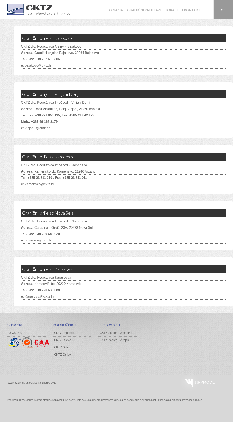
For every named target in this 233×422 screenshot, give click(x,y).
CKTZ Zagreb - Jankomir (116, 332)
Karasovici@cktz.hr (39, 296)
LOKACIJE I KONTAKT (183, 10)
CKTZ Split (61, 347)
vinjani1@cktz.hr (37, 128)
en (223, 9)
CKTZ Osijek (62, 354)
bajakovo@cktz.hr (38, 65)
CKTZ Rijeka (62, 340)
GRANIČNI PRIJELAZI (144, 10)
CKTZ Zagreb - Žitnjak (114, 340)
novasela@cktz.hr (38, 240)
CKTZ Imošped (64, 332)
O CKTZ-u (15, 332)
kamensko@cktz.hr (39, 184)
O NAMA (116, 10)
